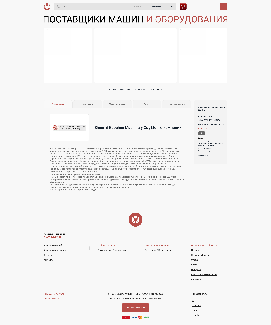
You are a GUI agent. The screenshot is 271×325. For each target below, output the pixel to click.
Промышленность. (204, 155)
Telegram (196, 305)
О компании (58, 104)
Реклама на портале (54, 294)
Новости (195, 250)
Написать (202, 129)
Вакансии (196, 279)
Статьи (194, 260)
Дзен (194, 310)
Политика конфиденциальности (126, 298)
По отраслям (119, 250)
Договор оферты (152, 298)
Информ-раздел (177, 104)
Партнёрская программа (135, 308)
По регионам (104, 250)
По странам (150, 250)
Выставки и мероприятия (204, 274)
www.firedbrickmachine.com (211, 124)
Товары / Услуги (117, 104)
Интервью (196, 269)
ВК (193, 300)
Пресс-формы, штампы (205, 148)
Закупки (48, 255)
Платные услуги (52, 298)
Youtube (195, 315)
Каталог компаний (53, 245)
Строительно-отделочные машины (208, 141)
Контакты (88, 104)
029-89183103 (205, 116)
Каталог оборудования (55, 250)
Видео (147, 104)
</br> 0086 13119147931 (210, 120)
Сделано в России (200, 255)
